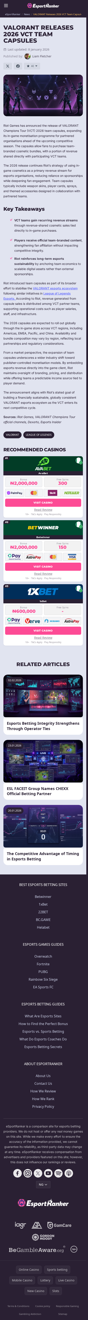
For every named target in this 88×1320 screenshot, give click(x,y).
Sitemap (62, 1314)
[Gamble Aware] (37, 1249)
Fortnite (43, 964)
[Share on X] (7, 66)
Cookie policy (42, 1306)
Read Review (43, 510)
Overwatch (43, 956)
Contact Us (43, 1083)
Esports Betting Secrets (43, 1046)
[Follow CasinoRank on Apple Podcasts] (69, 1173)
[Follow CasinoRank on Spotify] (58, 1173)
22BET (43, 912)
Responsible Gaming (67, 1306)
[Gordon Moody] (43, 1237)
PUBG (43, 971)
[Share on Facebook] (18, 66)
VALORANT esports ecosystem (55, 288)
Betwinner (43, 896)
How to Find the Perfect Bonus (43, 1023)
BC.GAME (43, 919)
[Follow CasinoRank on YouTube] (48, 1173)
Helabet (43, 927)
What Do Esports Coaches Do (43, 1039)
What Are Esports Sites (43, 1016)
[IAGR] (20, 1225)
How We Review (43, 1091)
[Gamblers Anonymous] (36, 1225)
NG (41, 1184)
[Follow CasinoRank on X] (38, 1173)
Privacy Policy (43, 1106)
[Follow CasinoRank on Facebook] (17, 1173)
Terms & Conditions (18, 1306)
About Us (43, 1075)
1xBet (43, 904)
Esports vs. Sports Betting (43, 1031)
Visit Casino (43, 502)
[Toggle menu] (6, 5)
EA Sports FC (43, 987)
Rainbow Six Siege (43, 979)
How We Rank (43, 1098)
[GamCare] (59, 1225)
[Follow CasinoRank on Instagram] (27, 1173)
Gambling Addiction (30, 1314)
